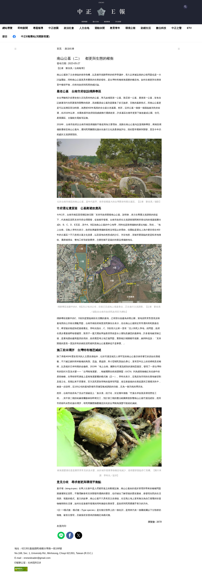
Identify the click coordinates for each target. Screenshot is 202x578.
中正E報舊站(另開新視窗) (35, 36)
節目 (4, 36)
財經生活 (146, 28)
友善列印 (61, 526)
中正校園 (54, 28)
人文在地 (84, 28)
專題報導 (38, 28)
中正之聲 (177, 28)
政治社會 (69, 28)
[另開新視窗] (14, 37)
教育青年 (115, 28)
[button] (185, 7)
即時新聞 (23, 28)
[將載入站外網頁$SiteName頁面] (61, 535)
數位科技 (161, 28)
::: (15, 48)
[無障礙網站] (21, 569)
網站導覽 (7, 28)
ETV (189, 28)
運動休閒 (100, 28)
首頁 (59, 48)
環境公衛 (130, 28)
